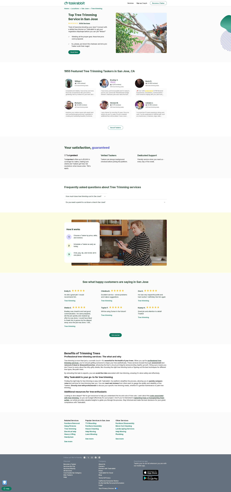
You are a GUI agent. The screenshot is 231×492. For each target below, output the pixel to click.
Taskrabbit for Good (106, 473)
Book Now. (74, 52)
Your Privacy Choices (106, 488)
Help (7, 489)
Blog (100, 475)
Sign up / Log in (142, 3)
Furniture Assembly (93, 426)
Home (66, 8)
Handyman (68, 437)
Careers (101, 466)
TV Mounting (90, 423)
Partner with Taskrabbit (107, 468)
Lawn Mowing (91, 434)
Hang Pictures (70, 426)
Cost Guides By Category (72, 473)
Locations (75, 8)
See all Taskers (115, 128)
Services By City (69, 466)
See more (68, 441)
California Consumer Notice (108, 481)
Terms (101, 478)
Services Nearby (69, 468)
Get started (116, 335)
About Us (102, 464)
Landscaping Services (125, 429)
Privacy (107, 478)
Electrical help (70, 431)
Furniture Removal (72, 423)
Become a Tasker (158, 3)
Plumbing (119, 434)
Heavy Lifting (69, 434)
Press (101, 471)
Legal (101, 485)
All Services (68, 471)
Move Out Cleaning (124, 426)
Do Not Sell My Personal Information (111, 483)
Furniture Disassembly (125, 423)
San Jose (85, 8)
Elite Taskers (68, 475)
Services (131, 3)
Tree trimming (69, 301)
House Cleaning (92, 429)
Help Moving (90, 431)
